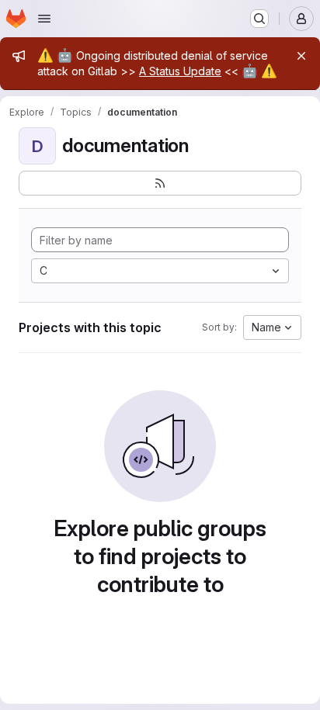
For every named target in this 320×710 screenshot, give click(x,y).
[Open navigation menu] (44, 18)
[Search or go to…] (259, 18)
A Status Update (180, 71)
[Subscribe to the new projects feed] (160, 183)
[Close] (301, 56)
